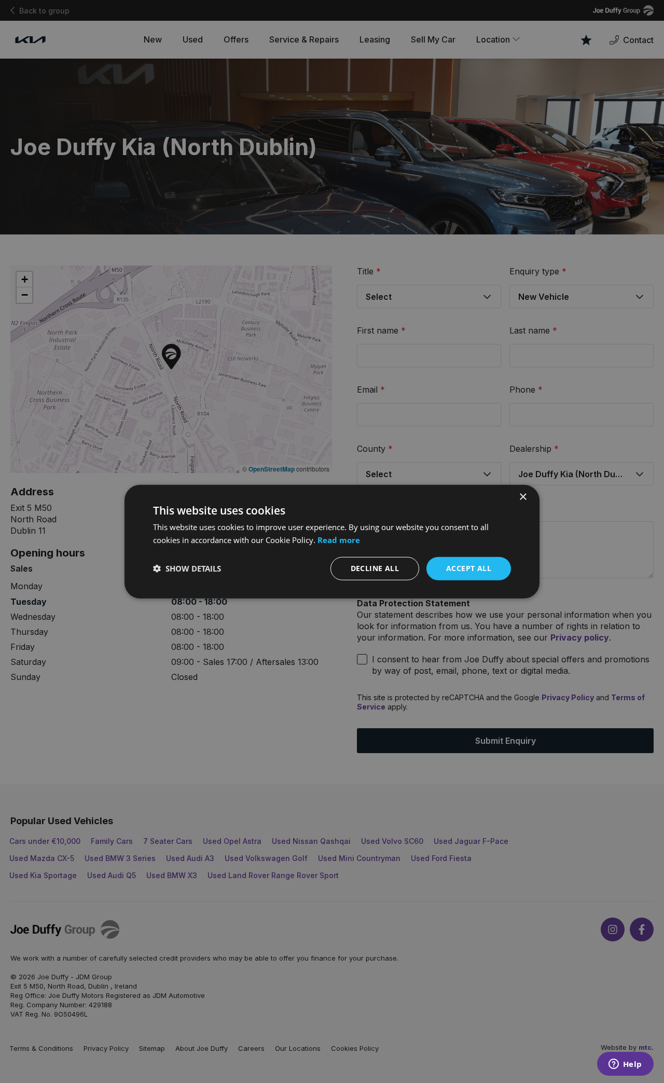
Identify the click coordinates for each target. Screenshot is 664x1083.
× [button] (523, 497)
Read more (338, 540)
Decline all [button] (375, 568)
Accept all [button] (468, 568)
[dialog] (332, 541)
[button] (187, 568)
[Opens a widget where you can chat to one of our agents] (625, 1065)
